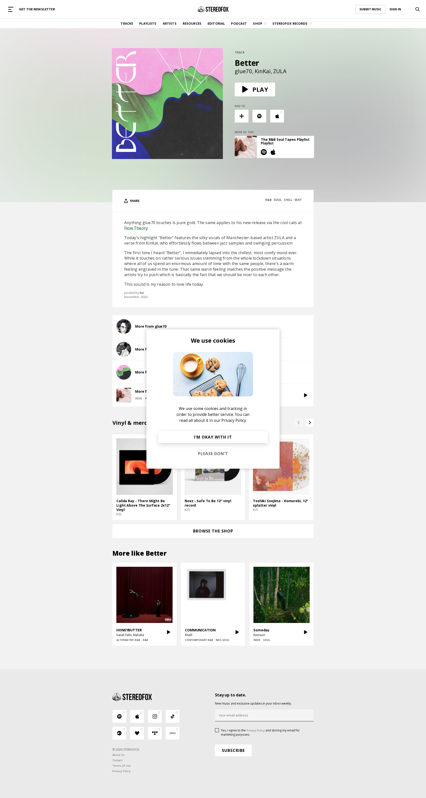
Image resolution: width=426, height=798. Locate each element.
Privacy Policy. (234, 420)
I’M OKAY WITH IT (213, 437)
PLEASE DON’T (213, 453)
